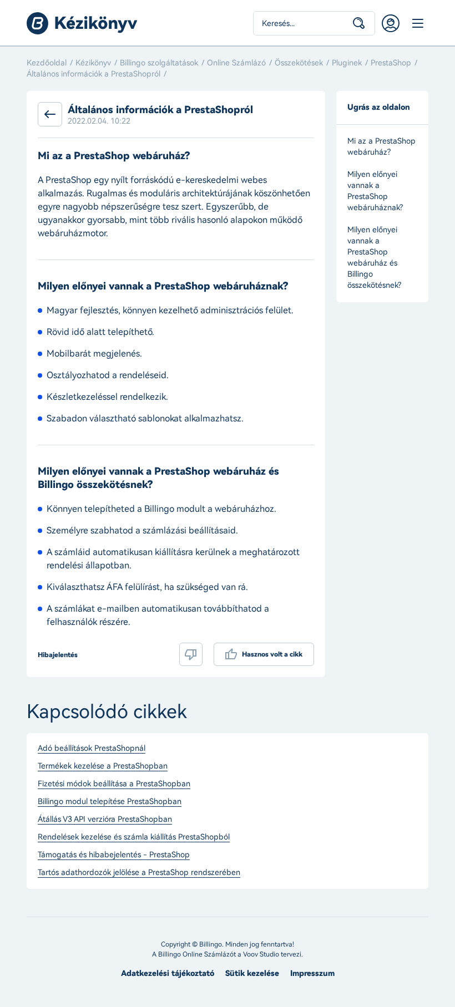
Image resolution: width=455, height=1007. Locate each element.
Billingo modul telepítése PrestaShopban (109, 801)
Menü (417, 23)
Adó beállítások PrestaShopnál (91, 748)
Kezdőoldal (47, 63)
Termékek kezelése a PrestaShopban (103, 766)
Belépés (391, 23)
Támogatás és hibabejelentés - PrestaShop (114, 855)
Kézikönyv (93, 63)
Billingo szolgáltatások (159, 63)
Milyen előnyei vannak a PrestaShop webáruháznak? (375, 191)
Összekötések (299, 63)
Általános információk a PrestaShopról (93, 74)
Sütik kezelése (252, 973)
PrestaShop (391, 63)
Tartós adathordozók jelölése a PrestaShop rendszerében (139, 872)
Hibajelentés (58, 655)
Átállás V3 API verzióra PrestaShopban (105, 819)
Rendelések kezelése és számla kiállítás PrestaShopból (134, 837)
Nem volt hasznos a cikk (191, 654)
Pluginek (347, 63)
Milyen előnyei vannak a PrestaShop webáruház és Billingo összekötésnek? (374, 257)
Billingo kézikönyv (82, 23)
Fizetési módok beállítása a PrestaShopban (114, 784)
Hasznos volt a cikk (272, 654)
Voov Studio (261, 954)
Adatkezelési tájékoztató (167, 973)
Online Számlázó (236, 63)
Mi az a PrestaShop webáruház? (381, 146)
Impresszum (312, 973)
